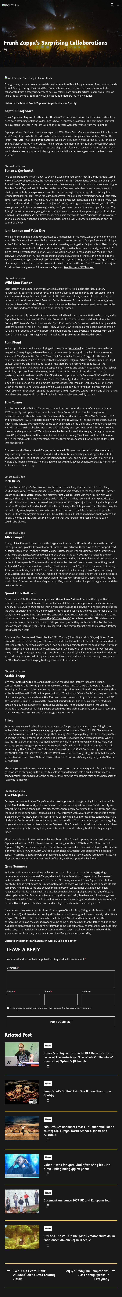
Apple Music (55, 103)
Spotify (72, 103)
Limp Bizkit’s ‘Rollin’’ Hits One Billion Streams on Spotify (77, 1093)
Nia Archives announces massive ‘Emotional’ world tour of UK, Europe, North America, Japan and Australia (79, 1131)
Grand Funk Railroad (68, 599)
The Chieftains (20, 805)
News (48, 1045)
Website (86, 991)
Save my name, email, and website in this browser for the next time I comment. (50, 1008)
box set (79, 267)
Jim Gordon (66, 494)
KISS (97, 872)
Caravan (88, 375)
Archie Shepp (24, 681)
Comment (13, 967)
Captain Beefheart (35, 117)
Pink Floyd (75, 348)
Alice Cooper (21, 543)
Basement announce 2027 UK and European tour (77, 1200)
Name (11, 991)
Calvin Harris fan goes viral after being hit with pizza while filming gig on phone (77, 1167)
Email (48, 991)
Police (16, 734)
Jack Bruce (27, 494)
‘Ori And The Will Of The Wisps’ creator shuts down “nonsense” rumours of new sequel (79, 1238)
